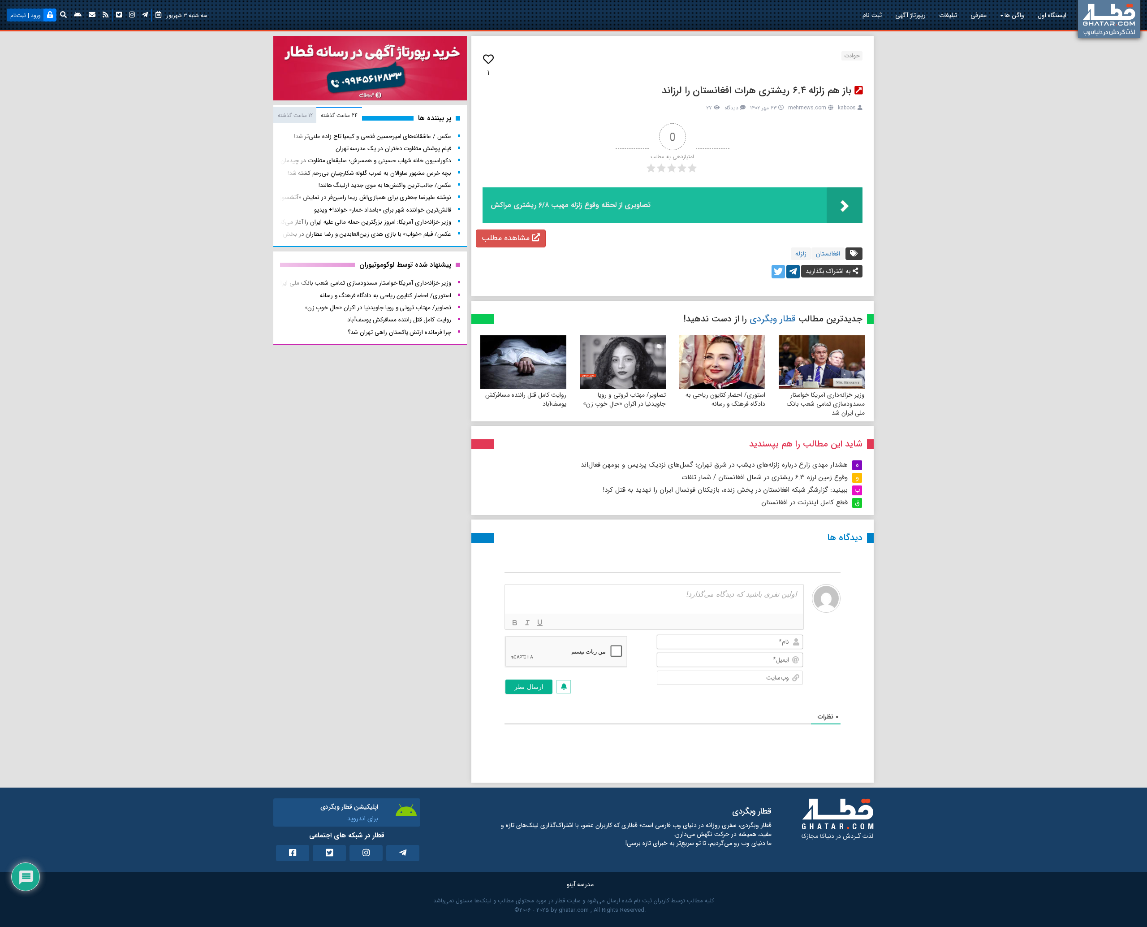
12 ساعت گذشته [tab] (295, 115)
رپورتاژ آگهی (910, 15)
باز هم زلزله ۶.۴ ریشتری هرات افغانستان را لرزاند (756, 90)
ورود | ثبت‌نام (25, 15)
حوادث (852, 56)
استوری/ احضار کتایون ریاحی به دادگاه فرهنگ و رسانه (725, 399)
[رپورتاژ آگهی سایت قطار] (370, 70)
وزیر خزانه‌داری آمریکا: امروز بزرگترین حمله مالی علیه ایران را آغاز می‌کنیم (363, 222)
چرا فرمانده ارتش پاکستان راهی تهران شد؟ (399, 332)
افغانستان (828, 254)
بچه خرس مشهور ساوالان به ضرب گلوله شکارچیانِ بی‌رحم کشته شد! (369, 173)
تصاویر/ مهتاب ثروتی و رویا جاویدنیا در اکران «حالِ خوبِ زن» (624, 399)
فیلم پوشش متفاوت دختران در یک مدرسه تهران (393, 148)
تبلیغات (948, 15)
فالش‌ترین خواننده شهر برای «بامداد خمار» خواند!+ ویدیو (382, 210)
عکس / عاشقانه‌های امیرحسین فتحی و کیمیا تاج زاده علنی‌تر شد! (372, 136)
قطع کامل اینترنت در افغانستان (804, 502)
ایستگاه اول (1052, 15)
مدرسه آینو (580, 884)
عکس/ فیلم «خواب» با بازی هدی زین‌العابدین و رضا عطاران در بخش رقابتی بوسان (350, 234)
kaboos (847, 108)
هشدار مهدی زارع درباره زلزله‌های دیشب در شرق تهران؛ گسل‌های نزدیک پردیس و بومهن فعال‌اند (714, 464)
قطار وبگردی (773, 319)
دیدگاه (731, 108)
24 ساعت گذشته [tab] (339, 115)
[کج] (527, 622)
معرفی (978, 15)
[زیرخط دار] (540, 622)
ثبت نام (872, 15)
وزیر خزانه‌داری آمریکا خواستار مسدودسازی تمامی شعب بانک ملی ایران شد (826, 404)
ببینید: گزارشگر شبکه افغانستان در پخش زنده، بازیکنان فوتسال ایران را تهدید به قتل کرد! (725, 490)
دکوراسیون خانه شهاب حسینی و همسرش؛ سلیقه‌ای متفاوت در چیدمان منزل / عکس (349, 160)
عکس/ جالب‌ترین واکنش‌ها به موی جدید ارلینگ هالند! (385, 185)
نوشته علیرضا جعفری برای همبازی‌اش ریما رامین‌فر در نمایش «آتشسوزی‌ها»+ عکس (349, 197)
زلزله (800, 254)
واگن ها (1014, 15)
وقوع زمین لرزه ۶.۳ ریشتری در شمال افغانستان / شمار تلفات (764, 477)
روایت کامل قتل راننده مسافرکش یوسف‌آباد (525, 399)
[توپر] (515, 622)
